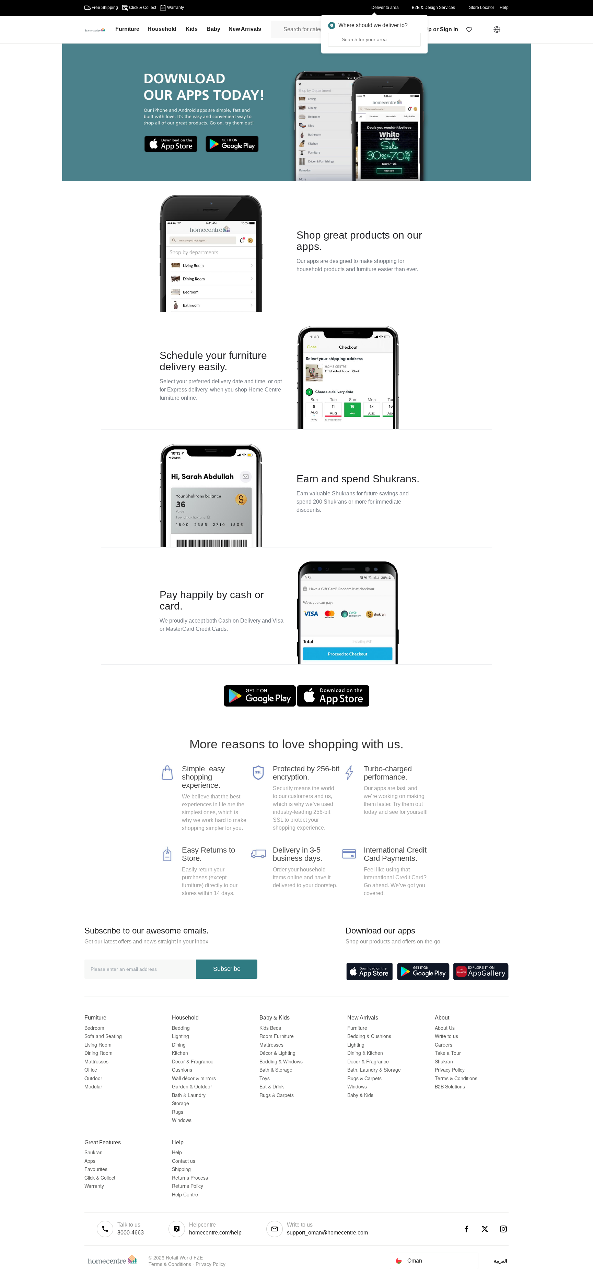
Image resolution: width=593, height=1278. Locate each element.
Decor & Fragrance (192, 1061)
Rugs (177, 1111)
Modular (93, 1086)
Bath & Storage (275, 1069)
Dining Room (98, 1052)
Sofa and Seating (103, 1036)
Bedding (181, 1027)
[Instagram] (503, 1229)
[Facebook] (466, 1229)
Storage (180, 1103)
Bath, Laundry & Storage (374, 1069)
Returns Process (190, 1177)
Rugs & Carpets (276, 1095)
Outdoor (93, 1078)
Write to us (446, 1036)
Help (177, 1152)
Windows (181, 1120)
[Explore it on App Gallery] (481, 971)
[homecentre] (97, 29)
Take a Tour (448, 1052)
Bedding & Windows (281, 1061)
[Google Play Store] (423, 971)
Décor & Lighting (277, 1052)
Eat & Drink (271, 1086)
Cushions (182, 1069)
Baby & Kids (360, 1095)
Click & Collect (99, 1177)
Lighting (180, 1036)
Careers (443, 1044)
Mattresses (96, 1061)
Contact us (183, 1160)
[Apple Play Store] (370, 971)
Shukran (444, 1061)
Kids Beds (270, 1027)
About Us (445, 1027)
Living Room (98, 1044)
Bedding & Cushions (369, 1036)
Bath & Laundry (189, 1095)
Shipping (181, 1169)
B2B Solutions (450, 1086)
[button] (469, 29)
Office (90, 1069)
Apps (89, 1160)
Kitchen (180, 1052)
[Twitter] (485, 1229)
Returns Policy (187, 1185)
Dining (179, 1044)
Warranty (94, 1185)
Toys (264, 1078)
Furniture (357, 1027)
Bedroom (94, 1027)
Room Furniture (276, 1036)
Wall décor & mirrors (194, 1078)
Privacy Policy (450, 1069)
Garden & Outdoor (192, 1086)
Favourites (95, 1169)
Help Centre (185, 1194)
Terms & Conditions (456, 1078)
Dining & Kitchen (365, 1052)
